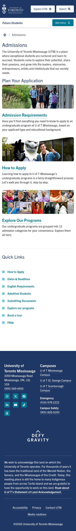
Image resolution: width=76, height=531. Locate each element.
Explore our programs (20, 308)
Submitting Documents (21, 300)
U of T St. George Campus (55, 380)
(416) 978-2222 (49, 402)
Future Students (12, 23)
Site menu (61, 22)
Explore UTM (41, 8)
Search (63, 8)
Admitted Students (19, 293)
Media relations (37, 514)
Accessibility (20, 507)
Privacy (36, 507)
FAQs (10, 322)
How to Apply (15, 271)
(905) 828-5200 (49, 412)
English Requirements (20, 286)
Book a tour (14, 315)
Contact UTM (54, 507)
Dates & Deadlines (18, 279)
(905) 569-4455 (14, 388)
